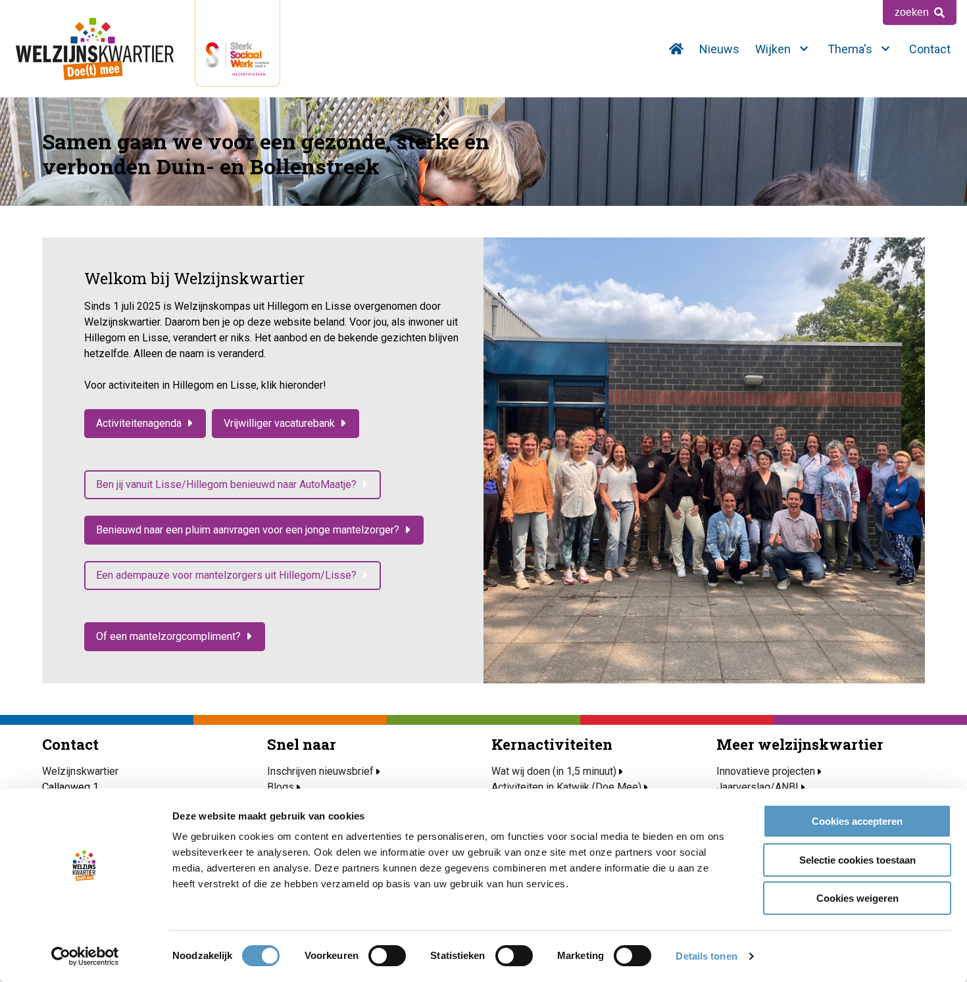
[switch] (387, 955)
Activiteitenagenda (139, 423)
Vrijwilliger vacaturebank (279, 423)
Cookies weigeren (857, 898)
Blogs (280, 787)
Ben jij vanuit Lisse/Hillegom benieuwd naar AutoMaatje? (226, 484)
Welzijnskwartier (95, 49)
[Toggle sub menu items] (804, 49)
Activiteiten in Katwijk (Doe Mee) (566, 787)
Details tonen (706, 956)
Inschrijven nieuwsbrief (320, 771)
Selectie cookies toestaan (857, 860)
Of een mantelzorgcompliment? (168, 636)
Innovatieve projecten (765, 771)
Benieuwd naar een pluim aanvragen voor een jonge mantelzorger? (247, 530)
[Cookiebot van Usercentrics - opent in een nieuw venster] (85, 956)
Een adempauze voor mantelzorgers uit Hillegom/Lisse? (226, 575)
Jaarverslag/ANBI (757, 787)
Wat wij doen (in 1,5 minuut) (553, 771)
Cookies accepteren (857, 821)
